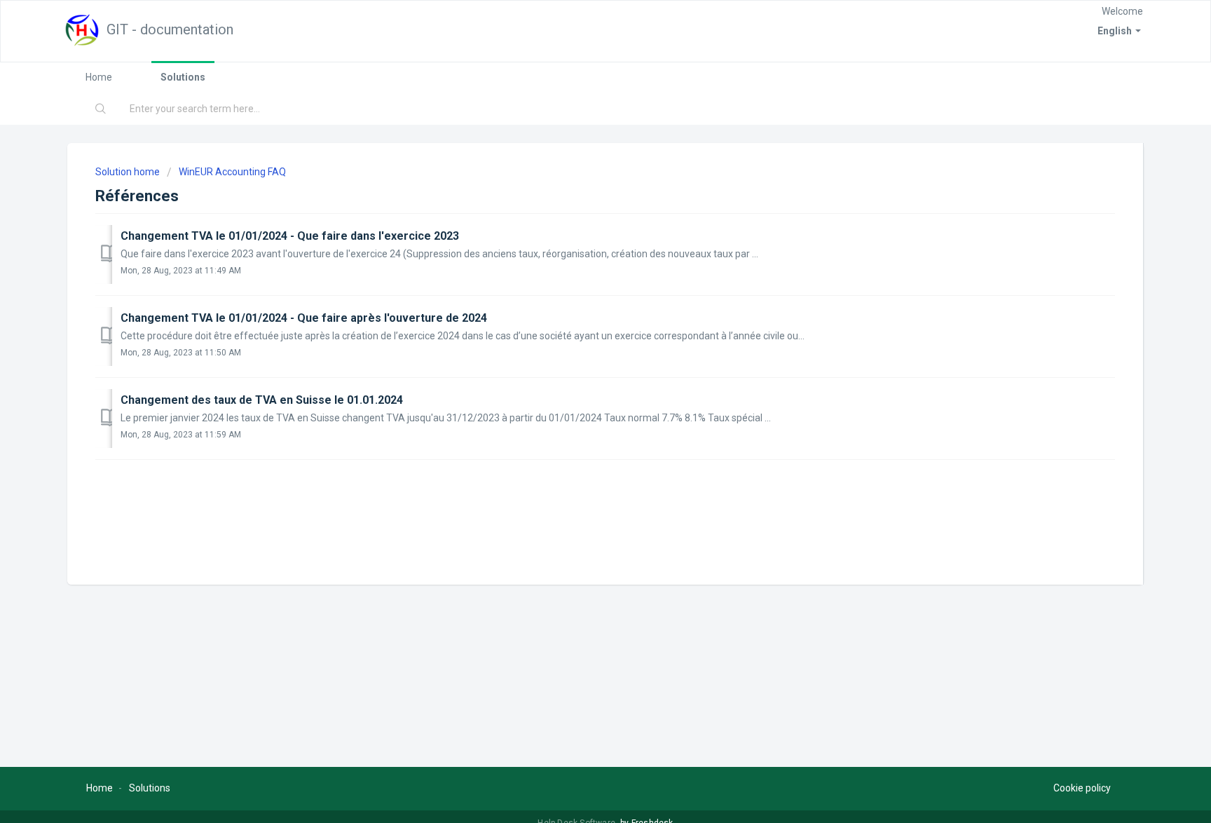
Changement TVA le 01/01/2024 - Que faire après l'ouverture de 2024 (304, 318)
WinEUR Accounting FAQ (232, 171)
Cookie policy (1082, 788)
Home (98, 77)
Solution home (128, 171)
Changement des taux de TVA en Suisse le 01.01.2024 (262, 400)
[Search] (100, 109)
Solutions (182, 77)
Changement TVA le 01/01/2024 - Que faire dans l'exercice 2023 (290, 236)
